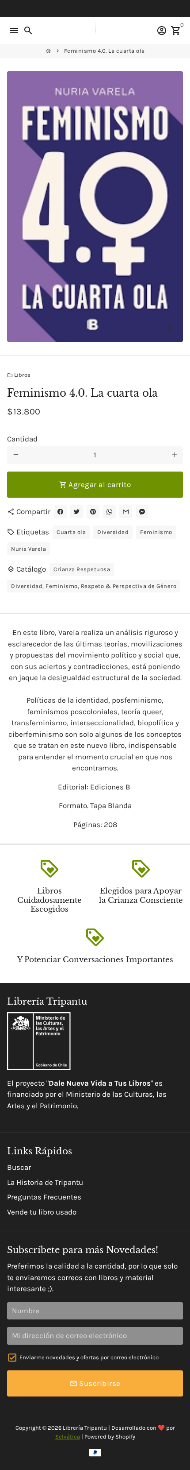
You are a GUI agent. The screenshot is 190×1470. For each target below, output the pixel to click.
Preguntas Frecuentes (44, 1196)
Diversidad (113, 532)
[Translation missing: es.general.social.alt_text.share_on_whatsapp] (109, 511)
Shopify (125, 1436)
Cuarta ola (71, 532)
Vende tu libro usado (41, 1211)
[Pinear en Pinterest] (93, 511)
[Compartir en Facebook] (60, 511)
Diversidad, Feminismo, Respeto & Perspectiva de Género (93, 586)
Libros (18, 374)
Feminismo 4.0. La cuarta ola (104, 50)
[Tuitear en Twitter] (76, 511)
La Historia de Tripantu (45, 1182)
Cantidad (22, 438)
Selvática (67, 1436)
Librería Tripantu (85, 1427)
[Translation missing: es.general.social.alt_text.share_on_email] (125, 511)
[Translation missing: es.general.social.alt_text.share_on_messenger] (142, 511)
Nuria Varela (28, 548)
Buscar (19, 1167)
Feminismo (156, 532)
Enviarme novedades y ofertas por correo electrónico (89, 1357)
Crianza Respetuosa (81, 569)
